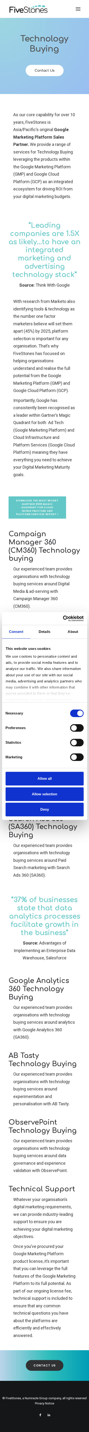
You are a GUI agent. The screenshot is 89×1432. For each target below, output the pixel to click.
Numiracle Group (36, 1398)
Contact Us (44, 70)
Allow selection (44, 794)
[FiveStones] (28, 9)
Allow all (44, 778)
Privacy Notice (44, 1403)
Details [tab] (44, 632)
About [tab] (73, 632)
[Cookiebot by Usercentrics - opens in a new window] (63, 618)
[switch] (77, 728)
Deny (44, 809)
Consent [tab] (16, 632)
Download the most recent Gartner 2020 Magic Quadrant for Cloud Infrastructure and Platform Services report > (37, 507)
